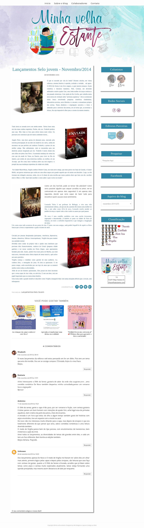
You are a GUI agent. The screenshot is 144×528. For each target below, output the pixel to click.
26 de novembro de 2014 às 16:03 (28, 454)
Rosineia (21, 375)
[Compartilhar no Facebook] (77, 287)
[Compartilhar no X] (81, 287)
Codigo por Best (92, 525)
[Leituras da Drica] (121, 86)
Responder (87, 369)
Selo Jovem (39, 292)
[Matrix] (112, 139)
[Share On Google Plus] (90, 287)
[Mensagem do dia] (111, 86)
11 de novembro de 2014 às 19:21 (28, 404)
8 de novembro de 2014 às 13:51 (28, 378)
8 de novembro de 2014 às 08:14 (28, 355)
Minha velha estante (59, 525)
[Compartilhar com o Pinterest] (85, 287)
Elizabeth (22, 352)
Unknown (22, 451)
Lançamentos (27, 292)
